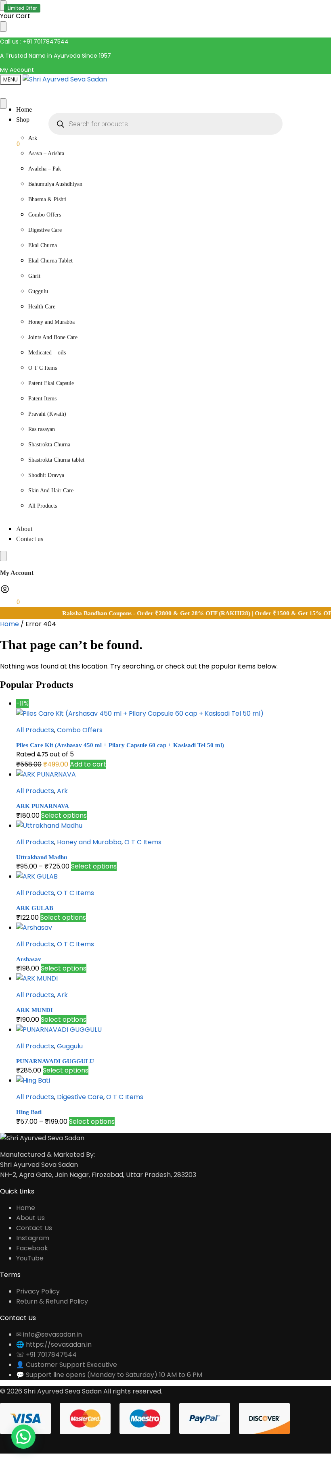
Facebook (32, 1248)
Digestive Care (80, 1097)
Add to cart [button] (88, 764)
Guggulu (70, 1046)
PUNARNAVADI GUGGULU (55, 1061)
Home (9, 624)
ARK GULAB (34, 908)
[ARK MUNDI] (173, 978)
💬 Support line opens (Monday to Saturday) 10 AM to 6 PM (109, 1374)
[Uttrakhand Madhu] (173, 826)
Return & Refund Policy (52, 1301)
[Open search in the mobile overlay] (165, 124)
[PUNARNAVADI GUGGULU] (173, 1030)
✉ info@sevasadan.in (49, 1334)
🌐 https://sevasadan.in (54, 1344)
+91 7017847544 (46, 41)
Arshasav (28, 959)
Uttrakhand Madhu (41, 857)
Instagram (32, 1238)
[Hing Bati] (173, 1080)
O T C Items (142, 842)
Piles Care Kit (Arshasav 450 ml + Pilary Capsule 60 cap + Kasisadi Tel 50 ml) (120, 745)
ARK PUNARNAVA (42, 806)
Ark (62, 791)
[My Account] (5, 591)
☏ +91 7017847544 (46, 1354)
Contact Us (34, 1228)
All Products (35, 730)
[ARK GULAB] (173, 876)
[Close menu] (3, 5)
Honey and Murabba (89, 842)
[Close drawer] (3, 26)
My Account (17, 70)
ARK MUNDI (34, 1010)
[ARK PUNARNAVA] (173, 774)
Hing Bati (29, 1112)
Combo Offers (80, 730)
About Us (30, 1218)
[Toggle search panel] (3, 103)
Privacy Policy (38, 1291)
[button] (10, 143)
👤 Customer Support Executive (66, 1364)
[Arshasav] (173, 928)
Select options (64, 815)
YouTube (30, 1258)
